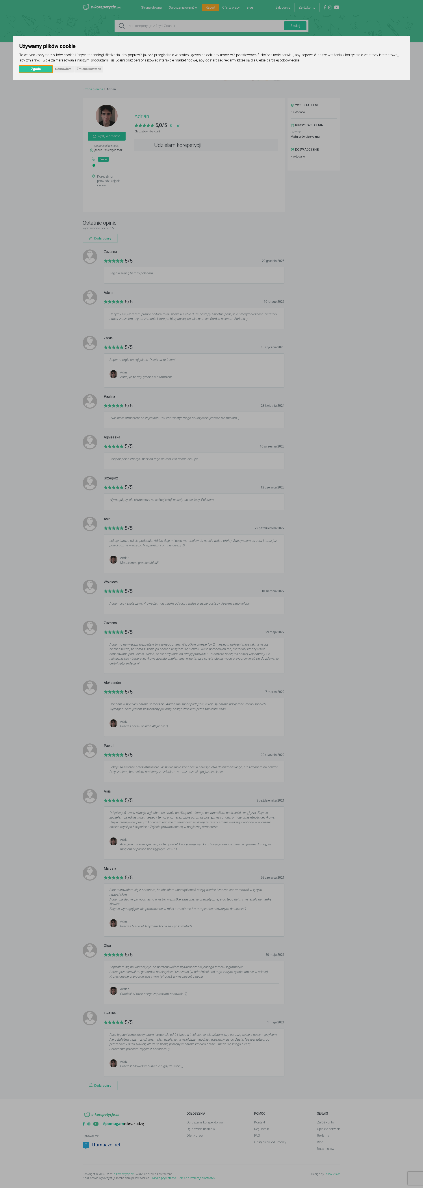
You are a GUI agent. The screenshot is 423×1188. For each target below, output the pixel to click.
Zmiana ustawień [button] (89, 69)
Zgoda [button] (36, 69)
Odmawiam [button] (63, 69)
